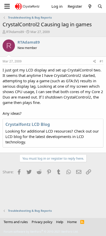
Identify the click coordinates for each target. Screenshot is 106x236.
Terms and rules (16, 221)
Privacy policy (42, 221)
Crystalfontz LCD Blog (27, 124)
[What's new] (90, 6)
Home (72, 221)
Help (59, 221)
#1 (101, 61)
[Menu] (7, 6)
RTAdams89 (15, 31)
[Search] (100, 6)
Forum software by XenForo (41, 231)
